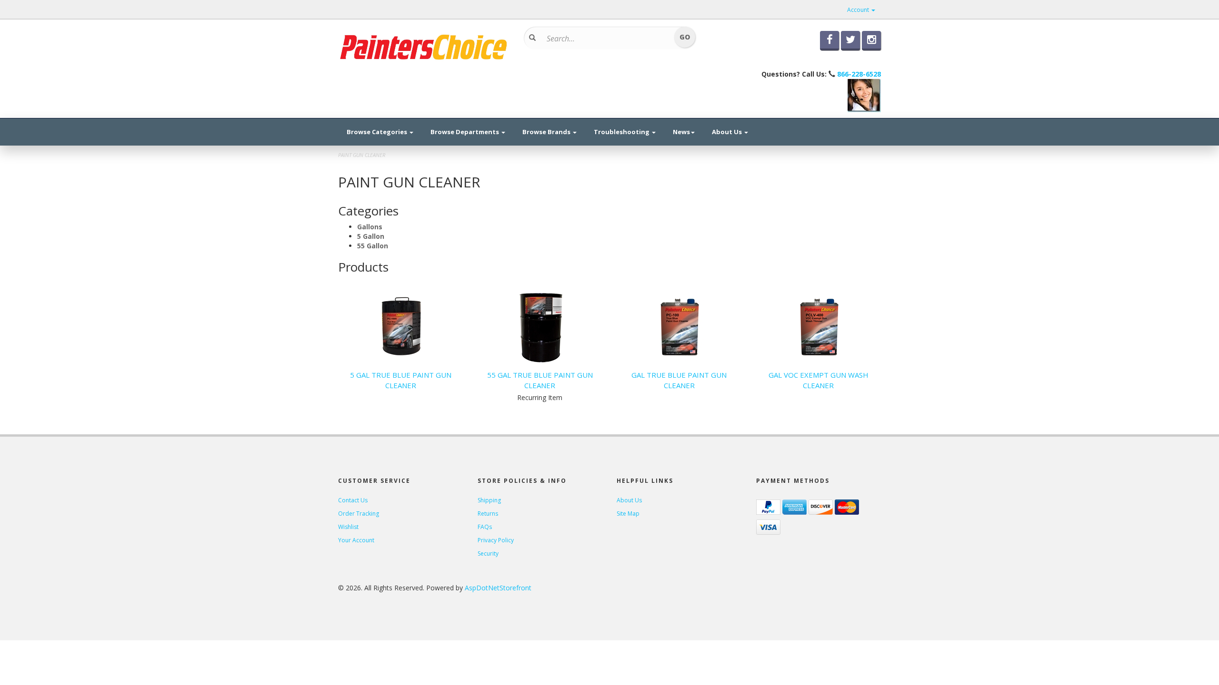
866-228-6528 (859, 73)
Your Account (356, 540)
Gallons (369, 226)
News (681, 131)
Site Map (628, 513)
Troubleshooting (622, 131)
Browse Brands (547, 131)
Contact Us (353, 500)
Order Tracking (358, 513)
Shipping (489, 500)
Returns (488, 513)
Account (858, 10)
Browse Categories (378, 131)
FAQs (485, 527)
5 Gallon (370, 236)
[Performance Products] (424, 46)
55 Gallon (372, 245)
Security (488, 553)
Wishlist (348, 527)
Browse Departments (465, 131)
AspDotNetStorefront (498, 587)
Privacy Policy (496, 540)
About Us (727, 131)
